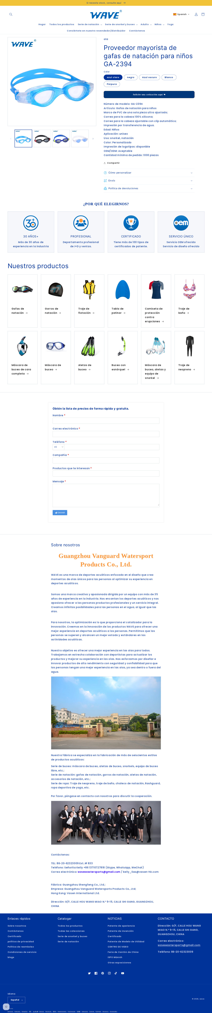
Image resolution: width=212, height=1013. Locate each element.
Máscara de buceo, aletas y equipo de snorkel (155, 371)
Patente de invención (121, 931)
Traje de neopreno (184, 367)
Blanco (169, 77)
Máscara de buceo (53, 367)
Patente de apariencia (121, 925)
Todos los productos (70, 925)
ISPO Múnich (115, 957)
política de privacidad (21, 941)
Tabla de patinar (118, 311)
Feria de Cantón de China (123, 952)
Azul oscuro (149, 77)
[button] (11, 14)
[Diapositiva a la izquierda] (11, 138)
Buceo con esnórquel (119, 367)
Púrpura (112, 84)
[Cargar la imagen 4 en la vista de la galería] (80, 138)
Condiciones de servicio (22, 952)
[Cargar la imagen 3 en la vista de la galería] (61, 138)
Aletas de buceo (84, 367)
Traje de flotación (84, 311)
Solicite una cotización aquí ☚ (149, 94)
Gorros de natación (51, 311)
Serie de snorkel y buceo (72, 936)
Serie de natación (68, 941)
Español (15, 1000)
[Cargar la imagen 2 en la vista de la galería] (42, 138)
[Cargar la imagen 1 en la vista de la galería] (23, 138)
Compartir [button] (113, 162)
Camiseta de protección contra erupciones (154, 315)
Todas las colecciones (71, 931)
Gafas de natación (18, 311)
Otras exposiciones (119, 962)
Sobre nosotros (17, 925)
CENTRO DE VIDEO (118, 946)
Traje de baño (184, 311)
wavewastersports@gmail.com (179, 945)
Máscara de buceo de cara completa (21, 369)
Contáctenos (16, 931)
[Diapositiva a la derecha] (93, 138)
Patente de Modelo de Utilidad (126, 941)
